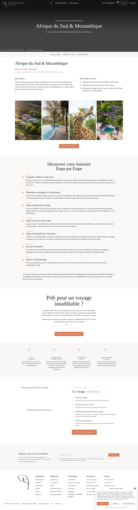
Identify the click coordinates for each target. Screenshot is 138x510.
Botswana (38, 482)
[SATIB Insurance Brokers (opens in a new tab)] (71, 494)
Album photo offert (91, 494)
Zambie (37, 491)
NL (130, 3)
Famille (52, 485)
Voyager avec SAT (82, 54)
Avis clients (71, 488)
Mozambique (78, 21)
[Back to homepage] (13, 4)
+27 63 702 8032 (108, 3)
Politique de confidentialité (121, 507)
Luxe (60, 72)
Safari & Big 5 (54, 479)
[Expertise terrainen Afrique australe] (56, 352)
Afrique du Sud (68, 21)
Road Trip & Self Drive (56, 488)
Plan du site (58, 503)
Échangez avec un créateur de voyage (69, 333)
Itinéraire (65, 54)
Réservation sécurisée (92, 485)
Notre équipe (72, 485)
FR (132, 3)
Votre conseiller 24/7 (92, 488)
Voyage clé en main (91, 491)
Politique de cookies (109, 507)
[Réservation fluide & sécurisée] (107, 352)
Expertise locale (90, 482)
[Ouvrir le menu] (51, 3)
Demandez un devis (109, 485)
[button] (135, 488)
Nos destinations (61, 3)
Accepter (102, 503)
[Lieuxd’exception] (31, 352)
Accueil (3, 49)
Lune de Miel (39, 72)
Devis (73, 54)
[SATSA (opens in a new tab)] (79, 494)
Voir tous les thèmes (55, 494)
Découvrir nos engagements (84, 432)
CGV (52, 503)
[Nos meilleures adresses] (81, 352)
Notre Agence (72, 476)
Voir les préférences (129, 503)
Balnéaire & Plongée (51, 72)
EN (135, 3)
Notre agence (74, 3)
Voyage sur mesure (91, 479)
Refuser (115, 503)
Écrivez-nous (107, 482)
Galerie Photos (55, 54)
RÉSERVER (123, 3)
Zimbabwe (38, 494)
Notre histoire (72, 479)
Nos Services (90, 476)
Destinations (39, 476)
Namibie (37, 488)
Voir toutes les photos (69, 146)
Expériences (54, 476)
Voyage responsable (74, 482)
